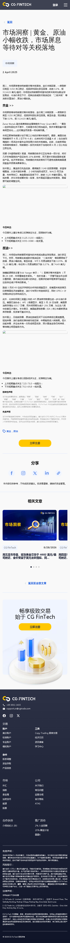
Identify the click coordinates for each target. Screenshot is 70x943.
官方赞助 (39, 799)
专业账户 (7, 742)
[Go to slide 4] (39, 567)
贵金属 (6, 794)
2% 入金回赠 (41, 825)
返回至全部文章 (37, 583)
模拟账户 (7, 746)
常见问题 (39, 790)
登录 (55, 5)
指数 (5, 790)
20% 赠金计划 (42, 830)
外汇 (5, 785)
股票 (5, 808)
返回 (9, 22)
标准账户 (7, 737)
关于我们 (39, 785)
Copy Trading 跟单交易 (46, 733)
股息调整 (7, 759)
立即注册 (35, 443)
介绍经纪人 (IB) (10, 825)
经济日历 (39, 737)
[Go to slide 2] (33, 567)
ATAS (37, 803)
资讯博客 (39, 742)
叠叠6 (38, 834)
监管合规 (39, 794)
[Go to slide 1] (31, 567)
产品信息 (7, 768)
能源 (5, 803)
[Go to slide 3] (36, 567)
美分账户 (7, 733)
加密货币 (7, 799)
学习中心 (39, 746)
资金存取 (7, 763)
